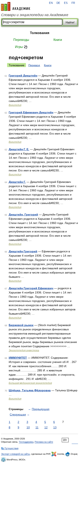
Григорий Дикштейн (23, 75)
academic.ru (15, 6)
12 (46, 427)
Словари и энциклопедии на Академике (34, 15)
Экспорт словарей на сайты (15, 454)
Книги (57, 39)
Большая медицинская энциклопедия (30, 383)
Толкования (39, 33)
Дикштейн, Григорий (23, 214)
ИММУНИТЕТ (18, 357)
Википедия (15, 105)
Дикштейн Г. (17, 181)
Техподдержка (26, 442)
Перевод (34, 65)
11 (36, 427)
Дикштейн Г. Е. (19, 149)
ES (66, 3)
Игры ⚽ (21, 47)
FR (73, 3)
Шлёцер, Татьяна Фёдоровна (30, 390)
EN (51, 3)
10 (28, 427)
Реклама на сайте (44, 442)
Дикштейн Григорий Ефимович (31, 288)
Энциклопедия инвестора (24, 350)
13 (55, 427)
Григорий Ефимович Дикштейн (31, 112)
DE (58, 3)
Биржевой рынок (21, 325)
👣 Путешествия (9, 448)
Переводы (21, 39)
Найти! (70, 22)
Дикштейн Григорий (23, 251)
